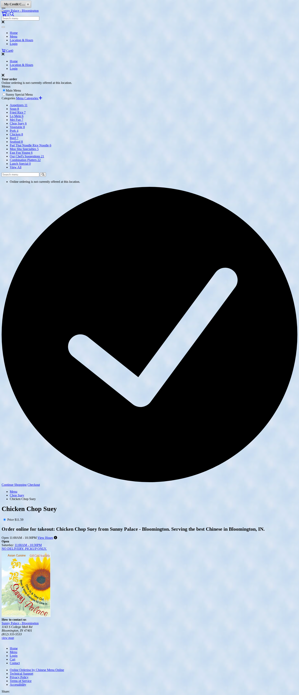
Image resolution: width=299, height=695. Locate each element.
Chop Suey (17, 495)
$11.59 (19, 519)
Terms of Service (21, 681)
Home (14, 33)
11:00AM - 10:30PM (28, 545)
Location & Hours (21, 40)
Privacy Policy (19, 677)
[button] (6, 14)
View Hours (45, 537)
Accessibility (18, 684)
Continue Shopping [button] (14, 484)
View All (15, 167)
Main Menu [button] (13, 90)
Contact (15, 663)
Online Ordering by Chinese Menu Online (37, 670)
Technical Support (21, 673)
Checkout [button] (33, 484)
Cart (12, 659)
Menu (13, 36)
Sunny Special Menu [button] (19, 94)
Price (10, 519)
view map (8, 638)
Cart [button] (9, 50)
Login (13, 43)
